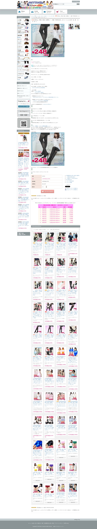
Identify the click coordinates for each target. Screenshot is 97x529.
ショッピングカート (61, 11)
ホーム (23, 11)
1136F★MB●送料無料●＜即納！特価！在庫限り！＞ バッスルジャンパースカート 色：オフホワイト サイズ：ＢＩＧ (72, 404)
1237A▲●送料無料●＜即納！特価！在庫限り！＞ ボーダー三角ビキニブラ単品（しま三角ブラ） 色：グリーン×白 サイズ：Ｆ (23, 191)
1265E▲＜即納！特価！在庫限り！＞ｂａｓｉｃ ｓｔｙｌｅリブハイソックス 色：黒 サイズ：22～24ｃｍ (49, 292)
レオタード (19, 48)
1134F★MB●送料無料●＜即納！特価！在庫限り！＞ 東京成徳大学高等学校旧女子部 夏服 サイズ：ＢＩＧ (23, 175)
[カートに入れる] (47, 191)
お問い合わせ (48, 11)
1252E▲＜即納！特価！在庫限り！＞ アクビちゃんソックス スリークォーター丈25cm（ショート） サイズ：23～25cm (61, 292)
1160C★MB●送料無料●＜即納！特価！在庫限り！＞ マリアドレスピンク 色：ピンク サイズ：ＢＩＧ (49, 404)
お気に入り (68, 184)
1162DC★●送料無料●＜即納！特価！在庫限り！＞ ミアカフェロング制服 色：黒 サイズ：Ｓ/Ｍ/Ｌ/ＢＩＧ (50, 427)
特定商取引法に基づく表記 (49, 523)
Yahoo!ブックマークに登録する (72, 188)
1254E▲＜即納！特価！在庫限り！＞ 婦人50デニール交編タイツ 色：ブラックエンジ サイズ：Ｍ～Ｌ (73, 337)
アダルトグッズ (20, 75)
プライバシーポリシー (59, 523)
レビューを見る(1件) (70, 181)
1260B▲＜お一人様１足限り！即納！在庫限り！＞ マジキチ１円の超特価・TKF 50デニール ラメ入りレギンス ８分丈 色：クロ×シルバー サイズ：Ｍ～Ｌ (61, 247)
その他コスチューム (20, 52)
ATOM (23, 234)
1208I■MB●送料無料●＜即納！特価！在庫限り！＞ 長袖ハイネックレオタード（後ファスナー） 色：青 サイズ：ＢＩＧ (72, 360)
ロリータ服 (19, 41)
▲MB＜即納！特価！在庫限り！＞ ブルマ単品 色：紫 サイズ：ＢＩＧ (49, 473)
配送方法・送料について (23, 88)
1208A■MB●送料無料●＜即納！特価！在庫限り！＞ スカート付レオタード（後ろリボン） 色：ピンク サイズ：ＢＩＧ (37, 381)
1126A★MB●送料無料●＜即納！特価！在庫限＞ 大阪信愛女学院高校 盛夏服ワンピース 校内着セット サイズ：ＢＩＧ (72, 427)
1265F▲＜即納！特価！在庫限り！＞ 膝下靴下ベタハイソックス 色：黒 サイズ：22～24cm (37, 292)
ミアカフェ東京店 (37, 91)
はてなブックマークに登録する (71, 189)
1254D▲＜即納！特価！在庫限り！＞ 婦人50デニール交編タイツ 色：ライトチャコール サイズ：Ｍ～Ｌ (37, 359)
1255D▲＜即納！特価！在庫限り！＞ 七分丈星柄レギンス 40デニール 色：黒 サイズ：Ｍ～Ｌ (49, 359)
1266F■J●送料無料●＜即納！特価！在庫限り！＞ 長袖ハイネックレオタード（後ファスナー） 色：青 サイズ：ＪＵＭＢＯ (37, 453)
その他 (18, 79)
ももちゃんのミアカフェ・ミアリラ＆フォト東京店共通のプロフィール (45, 97)
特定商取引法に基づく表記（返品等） (73, 175)
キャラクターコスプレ (21, 29)
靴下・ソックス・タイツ (39, 16)
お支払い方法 (34, 523)
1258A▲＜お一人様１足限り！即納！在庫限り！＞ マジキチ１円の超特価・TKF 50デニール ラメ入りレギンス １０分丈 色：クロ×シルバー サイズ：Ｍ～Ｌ (49, 247)
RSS (23, 233)
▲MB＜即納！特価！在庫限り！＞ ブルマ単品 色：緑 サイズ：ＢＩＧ (72, 450)
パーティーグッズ (20, 71)
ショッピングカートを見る (23, 106)
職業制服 (19, 37)
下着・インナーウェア (21, 60)
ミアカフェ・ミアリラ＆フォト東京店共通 (40, 100)
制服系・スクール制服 (21, 25)
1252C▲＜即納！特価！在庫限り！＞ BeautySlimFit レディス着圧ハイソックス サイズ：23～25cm (61, 270)
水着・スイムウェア (20, 56)
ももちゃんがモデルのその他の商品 (38, 87)
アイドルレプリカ (20, 33)
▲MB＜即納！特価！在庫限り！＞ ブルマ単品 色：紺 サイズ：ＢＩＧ (37, 495)
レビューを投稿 (69, 182)
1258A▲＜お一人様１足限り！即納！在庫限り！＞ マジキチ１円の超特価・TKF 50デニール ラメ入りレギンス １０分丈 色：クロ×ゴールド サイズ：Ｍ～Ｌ (37, 247)
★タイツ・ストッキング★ (49, 16)
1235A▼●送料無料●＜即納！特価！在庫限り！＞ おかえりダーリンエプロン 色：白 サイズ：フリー (38, 404)
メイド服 (19, 21)
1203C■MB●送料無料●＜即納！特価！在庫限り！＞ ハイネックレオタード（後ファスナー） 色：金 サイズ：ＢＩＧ (61, 495)
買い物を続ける (69, 179)
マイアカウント (76, 1)
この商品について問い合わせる (71, 178)
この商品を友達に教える (70, 176)
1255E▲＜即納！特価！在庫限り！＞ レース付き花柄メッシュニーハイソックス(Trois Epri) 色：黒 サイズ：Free (73, 270)
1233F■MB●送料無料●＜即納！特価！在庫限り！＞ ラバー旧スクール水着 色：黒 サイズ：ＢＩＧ (72, 495)
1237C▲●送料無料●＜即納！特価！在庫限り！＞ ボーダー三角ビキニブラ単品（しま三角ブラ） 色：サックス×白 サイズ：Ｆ (23, 207)
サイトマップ (21, 93)
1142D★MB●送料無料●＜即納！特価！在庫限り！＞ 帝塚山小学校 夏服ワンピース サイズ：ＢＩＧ (61, 427)
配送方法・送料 (40, 523)
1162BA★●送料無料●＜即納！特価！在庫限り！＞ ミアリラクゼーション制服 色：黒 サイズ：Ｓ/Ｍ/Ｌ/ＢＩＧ (37, 427)
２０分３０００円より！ (47, 104)
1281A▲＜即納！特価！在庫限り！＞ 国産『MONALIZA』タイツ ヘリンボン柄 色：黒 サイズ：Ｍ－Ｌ (61, 314)
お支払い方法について (23, 85)
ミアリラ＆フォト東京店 (39, 92)
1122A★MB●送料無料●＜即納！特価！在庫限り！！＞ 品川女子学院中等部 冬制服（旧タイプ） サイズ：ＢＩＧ (21, 163)
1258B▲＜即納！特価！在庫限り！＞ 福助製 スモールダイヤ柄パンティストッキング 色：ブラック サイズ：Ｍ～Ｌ (50, 314)
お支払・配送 (36, 11)
